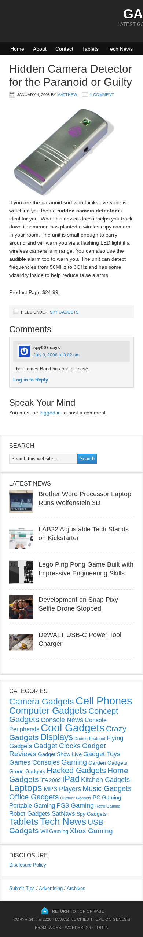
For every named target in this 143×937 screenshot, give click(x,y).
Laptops (25, 788)
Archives (76, 888)
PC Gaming (107, 797)
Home (17, 49)
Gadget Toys (101, 754)
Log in (102, 927)
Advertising (51, 888)
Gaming (74, 762)
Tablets (90, 49)
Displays (56, 737)
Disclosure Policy (27, 865)
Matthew (67, 94)
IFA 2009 (50, 780)
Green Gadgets (27, 771)
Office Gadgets (34, 797)
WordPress (78, 927)
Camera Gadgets (41, 701)
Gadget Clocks (57, 746)
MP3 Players (62, 789)
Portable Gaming (32, 805)
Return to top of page (78, 911)
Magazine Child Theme (79, 919)
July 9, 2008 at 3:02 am (56, 355)
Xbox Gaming (91, 831)
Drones (81, 738)
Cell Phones (104, 701)
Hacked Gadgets (76, 770)
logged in (50, 413)
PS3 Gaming (75, 805)
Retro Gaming (107, 806)
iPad (71, 779)
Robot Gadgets (29, 813)
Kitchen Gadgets (105, 779)
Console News (62, 720)
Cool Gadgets (72, 727)
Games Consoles (34, 762)
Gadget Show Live (60, 754)
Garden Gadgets (107, 763)
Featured (97, 738)
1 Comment (102, 94)
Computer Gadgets (48, 710)
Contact (64, 49)
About (40, 49)
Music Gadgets (107, 788)
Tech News (120, 49)
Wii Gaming (54, 831)
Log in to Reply (30, 380)
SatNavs (63, 813)
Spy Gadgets (64, 312)
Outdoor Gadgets (75, 798)
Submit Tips (22, 888)
